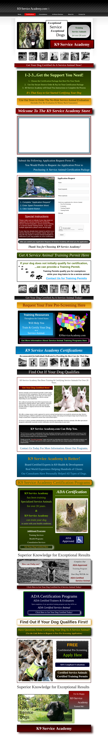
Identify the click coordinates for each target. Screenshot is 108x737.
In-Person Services (57, 14)
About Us (70, 14)
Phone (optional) (62, 195)
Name (60, 182)
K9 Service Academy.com (32, 8)
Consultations (43, 14)
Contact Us (82, 14)
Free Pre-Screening (65, 204)
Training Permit (64, 210)
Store (19, 17)
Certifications (30, 14)
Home (19, 14)
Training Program (65, 208)
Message (60, 213)
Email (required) (62, 189)
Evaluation (63, 206)
